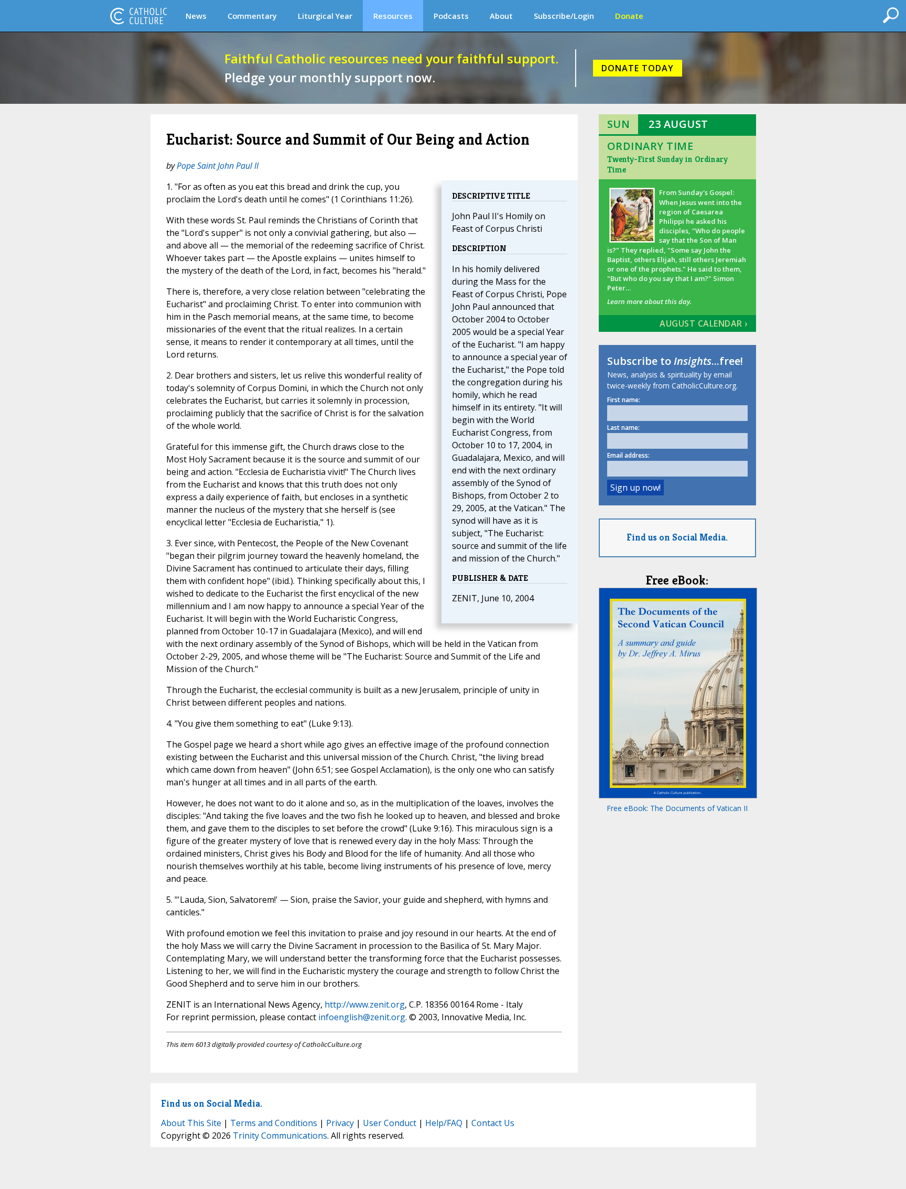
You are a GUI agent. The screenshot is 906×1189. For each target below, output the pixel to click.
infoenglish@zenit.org (361, 1017)
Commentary (252, 15)
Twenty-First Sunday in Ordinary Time (667, 164)
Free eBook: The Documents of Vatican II (677, 808)
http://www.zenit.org (365, 1004)
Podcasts (451, 15)
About (501, 15)
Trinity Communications (280, 1135)
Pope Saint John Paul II (217, 165)
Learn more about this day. (649, 301)
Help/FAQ (443, 1123)
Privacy (340, 1123)
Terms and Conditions (273, 1123)
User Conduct (389, 1123)
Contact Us (492, 1123)
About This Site (191, 1123)
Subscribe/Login (564, 15)
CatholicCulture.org (138, 15)
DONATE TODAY (637, 68)
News (196, 15)
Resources (393, 15)
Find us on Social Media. (677, 537)
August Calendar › (704, 323)
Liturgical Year (325, 15)
